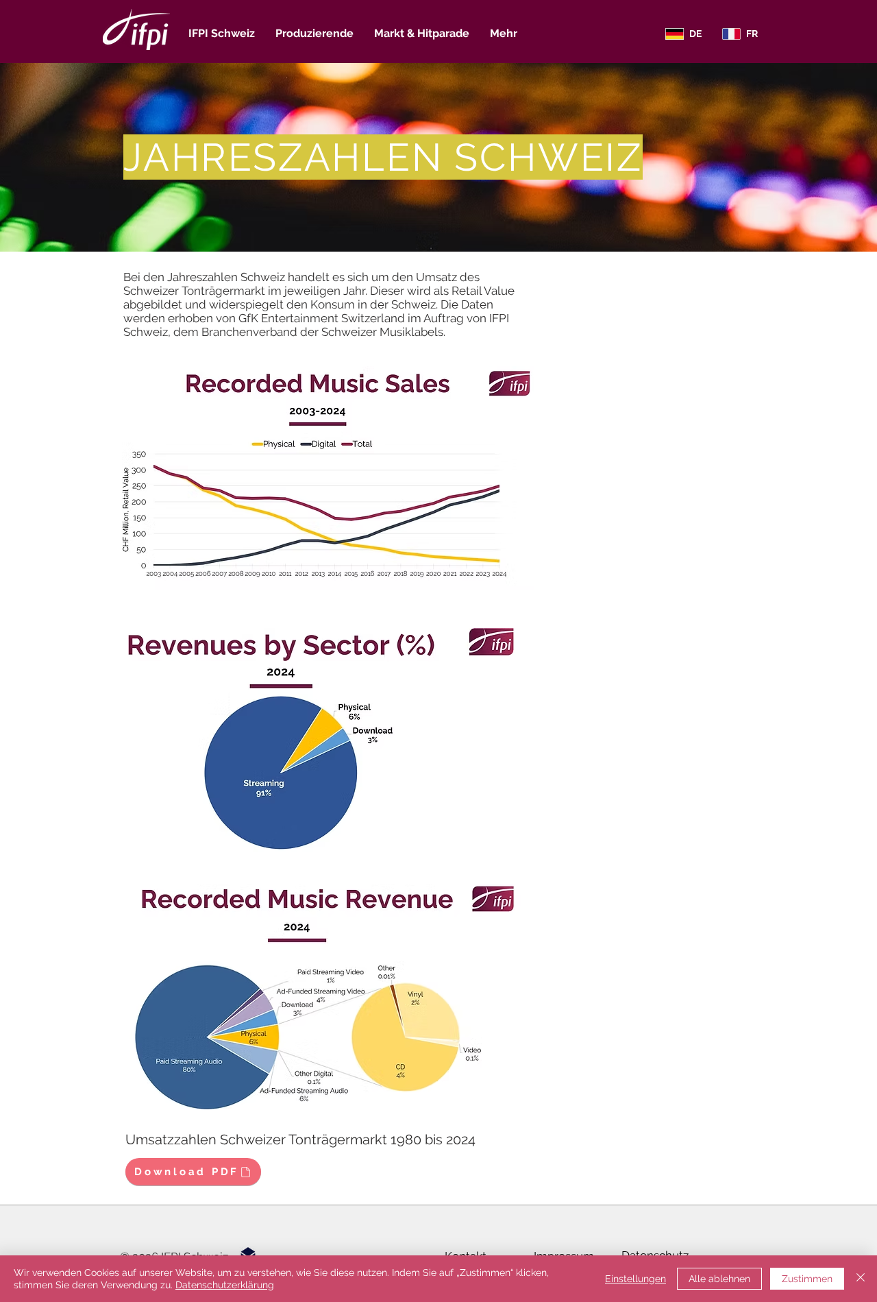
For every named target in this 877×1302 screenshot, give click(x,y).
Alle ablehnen (719, 1278)
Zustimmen (807, 1278)
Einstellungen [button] (635, 1278)
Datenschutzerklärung (224, 1284)
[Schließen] (860, 1278)
